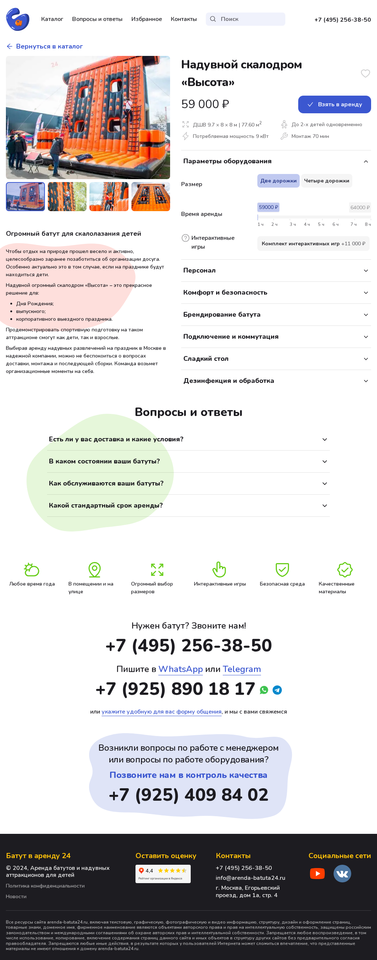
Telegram (242, 669)
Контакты (184, 19)
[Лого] (17, 19)
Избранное (146, 19)
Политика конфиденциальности (45, 886)
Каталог (52, 19)
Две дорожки (278, 180)
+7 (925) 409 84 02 (189, 795)
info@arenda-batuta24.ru (250, 878)
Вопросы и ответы (97, 19)
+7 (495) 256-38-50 (342, 20)
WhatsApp (180, 669)
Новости (16, 897)
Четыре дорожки (326, 180)
